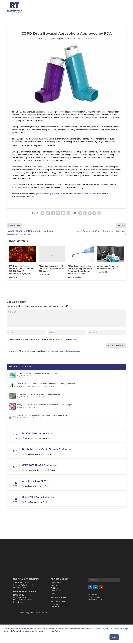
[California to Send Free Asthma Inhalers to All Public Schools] (12, 417)
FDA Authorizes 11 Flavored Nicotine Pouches (37, 373)
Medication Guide (88, 193)
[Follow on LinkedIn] (95, 587)
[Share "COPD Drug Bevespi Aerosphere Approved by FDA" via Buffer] (58, 213)
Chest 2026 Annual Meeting (38, 497)
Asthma (30, 418)
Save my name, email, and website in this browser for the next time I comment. (44, 339)
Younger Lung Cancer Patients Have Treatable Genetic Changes (44, 405)
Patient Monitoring (33, 386)
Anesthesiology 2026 (34, 481)
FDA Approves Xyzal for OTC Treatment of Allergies (51, 268)
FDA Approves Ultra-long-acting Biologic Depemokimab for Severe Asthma (80, 270)
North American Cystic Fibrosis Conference (47, 449)
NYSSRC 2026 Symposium (37, 433)
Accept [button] (114, 637)
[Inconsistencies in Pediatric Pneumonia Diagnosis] (12, 396)
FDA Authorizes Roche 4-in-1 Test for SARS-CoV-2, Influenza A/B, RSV (22, 270)
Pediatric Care (44, 397)
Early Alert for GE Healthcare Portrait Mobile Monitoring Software (46, 384)
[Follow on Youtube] (101, 587)
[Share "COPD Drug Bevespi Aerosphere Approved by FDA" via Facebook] (42, 213)
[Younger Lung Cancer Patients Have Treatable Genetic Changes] (12, 406)
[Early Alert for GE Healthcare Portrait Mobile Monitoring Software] (12, 385)
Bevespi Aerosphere (45, 111)
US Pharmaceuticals (75, 38)
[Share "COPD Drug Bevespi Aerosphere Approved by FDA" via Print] (68, 213)
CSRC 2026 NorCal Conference (39, 465)
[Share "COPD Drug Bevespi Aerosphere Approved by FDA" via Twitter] (47, 213)
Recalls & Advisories (48, 386)
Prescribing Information (51, 193)
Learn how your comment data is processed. (60, 351)
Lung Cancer (31, 407)
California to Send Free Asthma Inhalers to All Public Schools (43, 415)
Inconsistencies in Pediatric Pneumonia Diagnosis (38, 394)
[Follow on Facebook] (90, 587)
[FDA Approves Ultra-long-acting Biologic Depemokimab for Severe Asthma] (81, 254)
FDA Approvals (59, 38)
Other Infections (33, 397)
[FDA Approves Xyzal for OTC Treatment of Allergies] (52, 254)
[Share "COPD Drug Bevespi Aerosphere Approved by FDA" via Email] (63, 213)
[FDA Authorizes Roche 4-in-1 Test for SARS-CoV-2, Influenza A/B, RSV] (22, 254)
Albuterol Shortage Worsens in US (108, 267)
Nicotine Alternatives (34, 376)
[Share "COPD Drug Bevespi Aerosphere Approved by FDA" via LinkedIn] (52, 213)
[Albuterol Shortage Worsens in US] (110, 254)
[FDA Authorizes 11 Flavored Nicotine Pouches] (12, 375)
